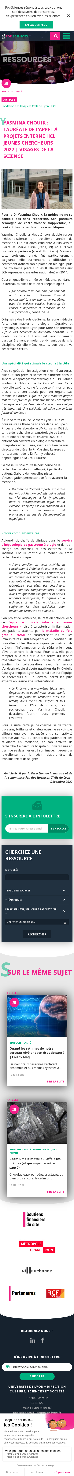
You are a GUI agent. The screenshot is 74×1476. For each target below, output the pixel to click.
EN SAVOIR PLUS (36, 25)
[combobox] (37, 922)
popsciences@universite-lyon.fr (37, 1413)
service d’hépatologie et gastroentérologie (37, 542)
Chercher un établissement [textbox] (23, 922)
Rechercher (37, 934)
